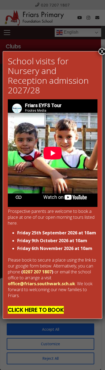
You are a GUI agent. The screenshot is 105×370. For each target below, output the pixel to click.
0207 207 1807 (37, 272)
